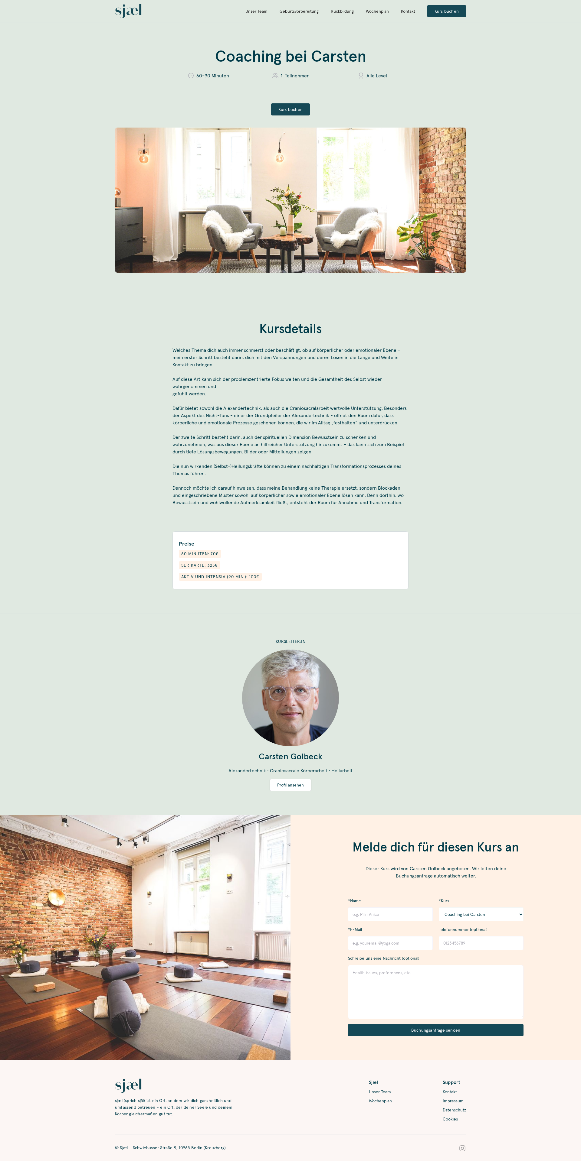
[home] (128, 11)
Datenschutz (454, 1110)
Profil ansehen (290, 785)
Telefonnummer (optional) (463, 929)
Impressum (453, 1101)
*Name (354, 900)
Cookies (450, 1119)
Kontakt (408, 11)
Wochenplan (377, 11)
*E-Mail (355, 929)
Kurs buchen (447, 11)
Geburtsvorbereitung (299, 11)
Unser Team (256, 11)
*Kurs (444, 900)
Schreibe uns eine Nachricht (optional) (383, 958)
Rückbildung (342, 11)
